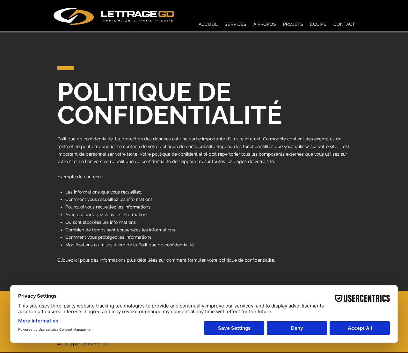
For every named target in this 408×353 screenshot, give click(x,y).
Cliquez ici (68, 260)
